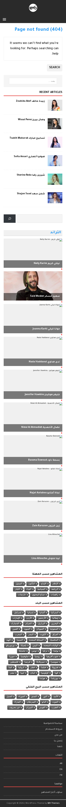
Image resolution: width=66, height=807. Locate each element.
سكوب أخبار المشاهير (51, 792)
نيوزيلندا (54, 678)
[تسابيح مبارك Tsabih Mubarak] (55, 145)
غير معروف (14, 707)
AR (61, 764)
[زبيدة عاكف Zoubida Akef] (55, 108)
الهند (8, 640)
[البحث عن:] (33, 81)
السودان (40, 629)
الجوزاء (22, 696)
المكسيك (54, 640)
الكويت (43, 634)
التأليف (31, 583)
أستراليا (54, 612)
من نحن (58, 735)
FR (61, 775)
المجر (31, 634)
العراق (55, 634)
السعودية (54, 629)
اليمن (35, 645)
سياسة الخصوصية (53, 723)
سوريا (12, 656)
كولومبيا (45, 673)
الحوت (55, 702)
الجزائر (28, 623)
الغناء (28, 589)
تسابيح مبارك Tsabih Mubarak (27, 138)
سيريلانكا (40, 662)
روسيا (37, 656)
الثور (45, 696)
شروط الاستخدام (53, 729)
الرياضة (55, 589)
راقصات (54, 594)
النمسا (20, 640)
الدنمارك (15, 623)
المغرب (18, 634)
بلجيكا (23, 645)
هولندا (42, 678)
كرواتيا (21, 667)
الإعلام (55, 583)
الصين (15, 629)
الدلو (44, 702)
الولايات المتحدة (51, 645)
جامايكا (22, 651)
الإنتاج (43, 583)
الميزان (29, 707)
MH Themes (54, 803)
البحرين (54, 623)
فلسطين (14, 662)
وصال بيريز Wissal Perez (31, 120)
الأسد (56, 696)
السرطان (31, 702)
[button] (5, 19)
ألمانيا (42, 612)
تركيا (45, 651)
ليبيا (22, 673)
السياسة (41, 589)
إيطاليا (55, 618)
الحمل (9, 696)
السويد (27, 629)
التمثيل (19, 583)
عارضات (22, 594)
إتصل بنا (58, 741)
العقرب (55, 707)
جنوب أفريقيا (52, 656)
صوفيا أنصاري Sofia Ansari (29, 156)
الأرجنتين (42, 618)
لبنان (32, 673)
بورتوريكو (10, 645)
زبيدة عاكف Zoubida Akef (30, 101)
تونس (34, 651)
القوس (42, 707)
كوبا (56, 673)
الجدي (34, 696)
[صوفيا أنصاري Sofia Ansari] (55, 164)
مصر (12, 673)
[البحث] (10, 218)
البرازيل (41, 623)
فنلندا (43, 667)
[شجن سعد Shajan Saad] (55, 201)
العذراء (17, 702)
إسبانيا (30, 612)
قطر (33, 667)
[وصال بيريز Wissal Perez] (55, 127)
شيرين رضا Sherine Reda (31, 175)
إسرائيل (17, 612)
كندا (10, 667)
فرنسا (27, 662)
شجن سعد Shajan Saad (31, 194)
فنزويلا (55, 667)
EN (61, 769)
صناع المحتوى (38, 594)
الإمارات (16, 618)
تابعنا (59, 747)
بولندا (56, 651)
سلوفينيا (25, 656)
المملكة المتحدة (36, 640)
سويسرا (54, 662)
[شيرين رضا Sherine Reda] (55, 182)
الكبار (17, 589)
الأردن (29, 618)
